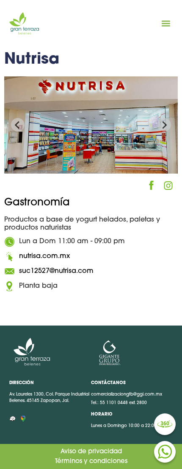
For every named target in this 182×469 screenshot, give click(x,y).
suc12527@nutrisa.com (56, 271)
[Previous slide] (18, 125)
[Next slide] (164, 125)
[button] (166, 24)
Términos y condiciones (91, 461)
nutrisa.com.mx (44, 256)
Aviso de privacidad (91, 452)
